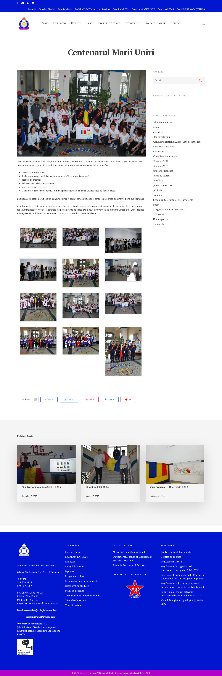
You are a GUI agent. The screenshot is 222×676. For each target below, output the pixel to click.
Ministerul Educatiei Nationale (129, 552)
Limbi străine (104, 9)
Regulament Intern (171, 561)
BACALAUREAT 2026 (85, 9)
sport (156, 204)
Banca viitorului (162, 136)
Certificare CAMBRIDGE (143, 9)
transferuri (159, 214)
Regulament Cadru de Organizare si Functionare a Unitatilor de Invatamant (182, 585)
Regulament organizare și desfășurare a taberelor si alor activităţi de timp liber (182, 576)
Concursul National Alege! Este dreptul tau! (177, 141)
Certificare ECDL (121, 9)
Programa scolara (74, 576)
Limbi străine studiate (77, 585)
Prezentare (60, 23)
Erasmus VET (160, 166)
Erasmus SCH (160, 161)
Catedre (76, 23)
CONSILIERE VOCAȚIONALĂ (191, 9)
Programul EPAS (166, 9)
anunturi (158, 132)
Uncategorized (161, 219)
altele (156, 127)
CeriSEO (146, 673)
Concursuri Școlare (108, 23)
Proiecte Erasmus (155, 23)
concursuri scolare (163, 146)
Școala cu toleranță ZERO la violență (173, 199)
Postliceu (158, 180)
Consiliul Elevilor (47, 9)
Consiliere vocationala (165, 156)
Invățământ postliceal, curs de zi (83, 581)
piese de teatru (161, 175)
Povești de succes (74, 566)
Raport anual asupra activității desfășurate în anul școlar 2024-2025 (181, 593)
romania (157, 195)
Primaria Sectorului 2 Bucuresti (130, 565)
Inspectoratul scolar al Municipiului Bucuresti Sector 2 (132, 558)
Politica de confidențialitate (176, 552)
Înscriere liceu (65, 9)
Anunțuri (32, 9)
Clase (88, 23)
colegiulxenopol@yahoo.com (40, 616)
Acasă (44, 23)
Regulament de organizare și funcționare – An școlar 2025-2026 (180, 568)
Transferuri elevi (74, 605)
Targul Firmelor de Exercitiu (168, 209)
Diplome (69, 571)
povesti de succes (162, 185)
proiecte (157, 190)
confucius (158, 151)
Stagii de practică (74, 590)
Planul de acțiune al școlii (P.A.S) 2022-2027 (182, 602)
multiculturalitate (163, 170)
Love (30, 399)
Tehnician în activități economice (83, 595)
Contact (175, 23)
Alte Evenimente (162, 122)
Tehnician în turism (75, 600)
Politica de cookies (171, 556)
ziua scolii (158, 224)
